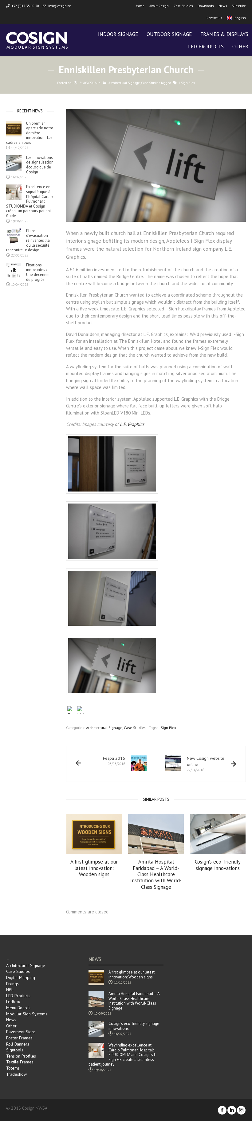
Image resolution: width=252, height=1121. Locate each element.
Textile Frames (19, 1062)
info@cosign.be (59, 6)
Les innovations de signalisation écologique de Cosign (39, 164)
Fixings (12, 983)
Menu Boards (18, 1007)
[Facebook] (71, 710)
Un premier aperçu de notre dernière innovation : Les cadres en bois (29, 133)
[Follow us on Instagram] (241, 1110)
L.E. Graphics (132, 424)
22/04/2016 (205, 763)
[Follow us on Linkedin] (231, 1110)
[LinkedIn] (81, 710)
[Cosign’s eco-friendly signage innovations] (218, 834)
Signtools (14, 1050)
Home (140, 6)
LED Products (18, 995)
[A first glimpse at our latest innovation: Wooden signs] (94, 834)
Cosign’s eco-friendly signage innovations (218, 865)
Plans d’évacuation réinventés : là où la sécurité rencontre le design (28, 241)
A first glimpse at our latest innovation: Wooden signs (94, 868)
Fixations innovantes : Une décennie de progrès (37, 272)
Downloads (206, 6)
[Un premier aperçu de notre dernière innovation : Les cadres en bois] (14, 128)
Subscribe (239, 6)
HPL (10, 989)
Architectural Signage (124, 83)
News (223, 6)
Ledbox (13, 1001)
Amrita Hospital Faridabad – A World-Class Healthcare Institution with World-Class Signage (156, 874)
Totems (13, 1068)
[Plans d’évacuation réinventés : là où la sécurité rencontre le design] (14, 236)
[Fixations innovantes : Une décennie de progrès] (14, 270)
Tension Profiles (21, 1056)
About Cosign (159, 6)
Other (11, 1026)
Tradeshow (16, 1074)
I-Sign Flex (187, 83)
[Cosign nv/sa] (37, 40)
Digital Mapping (20, 977)
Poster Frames (19, 1038)
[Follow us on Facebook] (222, 1110)
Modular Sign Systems (26, 1014)
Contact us (214, 18)
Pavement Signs (21, 1031)
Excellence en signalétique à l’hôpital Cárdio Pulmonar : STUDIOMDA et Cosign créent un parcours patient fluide (29, 201)
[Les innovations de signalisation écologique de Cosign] (14, 163)
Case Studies (183, 6)
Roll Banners (17, 1044)
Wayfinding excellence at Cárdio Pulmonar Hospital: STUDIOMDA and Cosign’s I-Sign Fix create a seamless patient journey (122, 1055)
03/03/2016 (114, 760)
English (240, 18)
